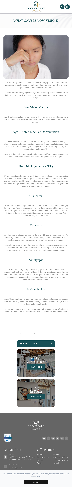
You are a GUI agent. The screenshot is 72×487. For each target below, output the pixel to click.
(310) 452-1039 (16, 466)
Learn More (36, 367)
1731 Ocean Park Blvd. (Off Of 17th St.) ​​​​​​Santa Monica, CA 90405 (21, 457)
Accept (36, 482)
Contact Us (36, 397)
